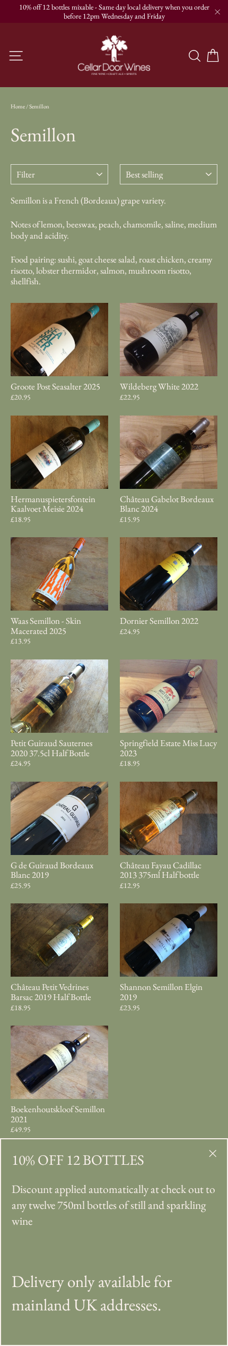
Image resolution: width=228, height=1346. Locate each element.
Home (18, 106)
